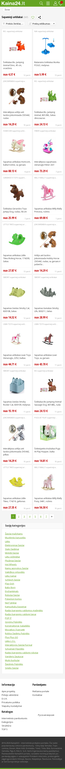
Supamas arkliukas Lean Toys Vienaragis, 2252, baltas (17, 356)
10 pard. (27, 125)
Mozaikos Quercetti (15, 629)
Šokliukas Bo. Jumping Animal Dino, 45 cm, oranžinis (13, 65)
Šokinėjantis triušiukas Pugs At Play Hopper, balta (47, 450)
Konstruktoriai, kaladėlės (17, 625)
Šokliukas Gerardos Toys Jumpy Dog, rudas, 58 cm (15, 210)
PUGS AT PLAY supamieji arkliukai (48, 417)
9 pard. (59, 125)
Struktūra (6, 725)
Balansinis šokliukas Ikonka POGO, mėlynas (47, 64)
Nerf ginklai (10, 602)
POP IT (8, 618)
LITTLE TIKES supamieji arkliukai (16, 224)
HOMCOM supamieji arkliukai (15, 131)
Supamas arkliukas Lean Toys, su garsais (45, 356)
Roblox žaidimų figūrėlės (17, 633)
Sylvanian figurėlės (14, 648)
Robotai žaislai (12, 595)
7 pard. (59, 171)
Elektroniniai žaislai (14, 545)
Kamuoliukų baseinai (15, 606)
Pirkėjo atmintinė (10, 694)
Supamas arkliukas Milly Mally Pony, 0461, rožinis (48, 500)
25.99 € (9, 218)
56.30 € (41, 507)
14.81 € (41, 461)
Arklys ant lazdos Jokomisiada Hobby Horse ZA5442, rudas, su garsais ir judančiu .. (47, 260)
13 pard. (58, 75)
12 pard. (27, 75)
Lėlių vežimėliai (12, 556)
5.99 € (40, 74)
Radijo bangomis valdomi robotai (21, 652)
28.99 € (41, 317)
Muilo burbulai (12, 660)
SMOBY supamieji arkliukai (14, 277)
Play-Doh (9, 583)
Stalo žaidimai (12, 549)
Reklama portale (40, 691)
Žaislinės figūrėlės (14, 664)
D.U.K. (5, 698)
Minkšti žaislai (12, 552)
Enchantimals (11, 591)
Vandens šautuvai (14, 656)
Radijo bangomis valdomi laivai (20, 614)
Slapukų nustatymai (12, 705)
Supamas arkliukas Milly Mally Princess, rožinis (48, 210)
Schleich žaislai (12, 579)
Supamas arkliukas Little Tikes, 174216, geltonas (14, 500)
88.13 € (9, 171)
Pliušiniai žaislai (13, 560)
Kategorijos (48, 3)
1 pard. (59, 218)
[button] (42, 23)
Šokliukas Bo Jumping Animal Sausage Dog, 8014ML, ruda (48, 403)
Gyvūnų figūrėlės (13, 621)
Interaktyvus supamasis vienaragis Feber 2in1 (45, 163)
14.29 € (9, 124)
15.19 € (9, 411)
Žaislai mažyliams (14, 533)
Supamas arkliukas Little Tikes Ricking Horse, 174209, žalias (16, 258)
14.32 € (9, 317)
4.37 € (9, 74)
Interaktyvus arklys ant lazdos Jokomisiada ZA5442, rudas (16, 115)
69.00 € (41, 218)
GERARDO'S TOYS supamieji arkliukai (18, 177)
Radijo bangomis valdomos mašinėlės (24, 610)
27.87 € (9, 270)
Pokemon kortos (13, 598)
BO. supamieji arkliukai (12, 31)
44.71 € (9, 364)
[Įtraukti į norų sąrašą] (33, 17)
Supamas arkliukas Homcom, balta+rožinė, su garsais (16, 163)
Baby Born (10, 587)
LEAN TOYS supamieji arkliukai (16, 324)
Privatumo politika (11, 702)
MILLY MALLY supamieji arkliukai (48, 177)
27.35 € (9, 507)
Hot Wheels (11, 564)
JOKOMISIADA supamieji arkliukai (17, 81)
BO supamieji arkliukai (43, 370)
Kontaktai (37, 694)
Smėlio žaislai (11, 667)
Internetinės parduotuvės (14, 718)
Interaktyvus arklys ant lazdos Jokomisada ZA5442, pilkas (16, 451)
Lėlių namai (10, 575)
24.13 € (41, 124)
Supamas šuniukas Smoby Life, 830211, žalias (46, 310)
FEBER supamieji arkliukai (45, 131)
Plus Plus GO (11, 637)
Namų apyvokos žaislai (16, 568)
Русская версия (46, 714)
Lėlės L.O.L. (10, 641)
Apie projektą (8, 691)
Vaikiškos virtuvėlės (15, 572)
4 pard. (27, 171)
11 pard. (58, 271)
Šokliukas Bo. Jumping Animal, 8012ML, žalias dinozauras (45, 115)
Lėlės (7, 541)
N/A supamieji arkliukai (44, 31)
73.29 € (41, 171)
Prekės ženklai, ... (14, 23)
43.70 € (41, 364)
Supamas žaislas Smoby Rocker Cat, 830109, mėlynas (16, 403)
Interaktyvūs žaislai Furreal (18, 644)
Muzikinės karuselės (15, 537)
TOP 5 (5, 729)
